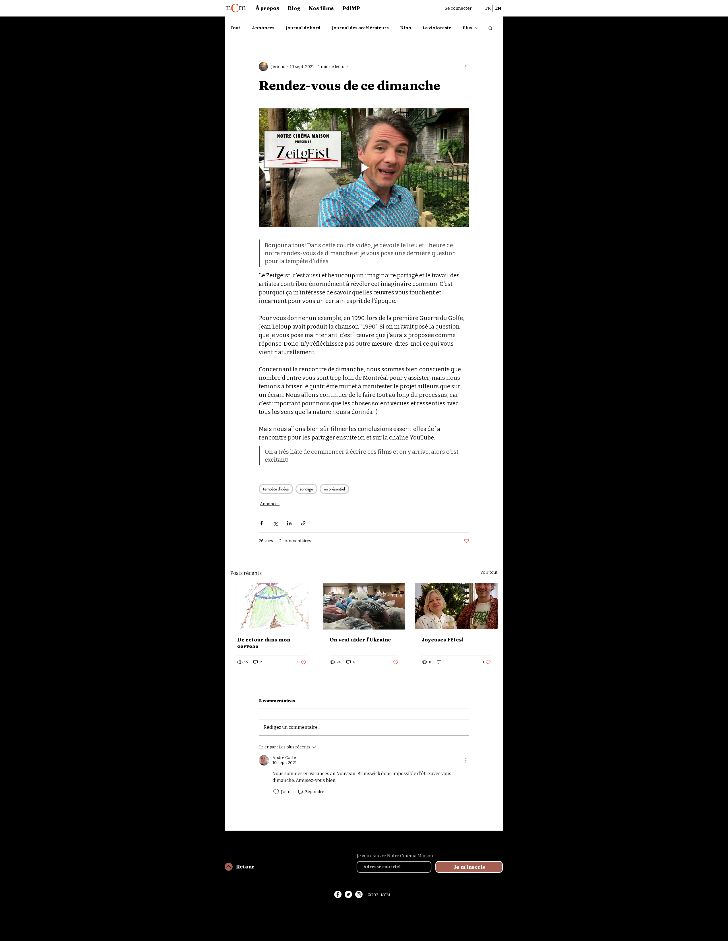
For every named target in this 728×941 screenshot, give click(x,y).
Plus (467, 27)
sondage (306, 489)
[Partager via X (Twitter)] (275, 523)
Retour (245, 866)
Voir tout (489, 572)
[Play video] (364, 167)
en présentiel (334, 489)
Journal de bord (303, 27)
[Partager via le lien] (303, 523)
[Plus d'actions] (465, 66)
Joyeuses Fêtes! (443, 639)
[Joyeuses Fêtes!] (456, 606)
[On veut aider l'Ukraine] (364, 606)
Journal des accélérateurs (360, 27)
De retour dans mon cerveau (263, 642)
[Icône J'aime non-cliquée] (276, 792)
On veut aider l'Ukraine (360, 639)
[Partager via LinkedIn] (289, 523)
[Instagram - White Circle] (359, 894)
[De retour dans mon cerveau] (271, 606)
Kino (405, 27)
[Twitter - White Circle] (348, 894)
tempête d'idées (276, 489)
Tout (235, 27)
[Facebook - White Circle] (338, 894)
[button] (490, 28)
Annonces (263, 27)
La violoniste (437, 27)
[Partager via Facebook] (261, 523)
